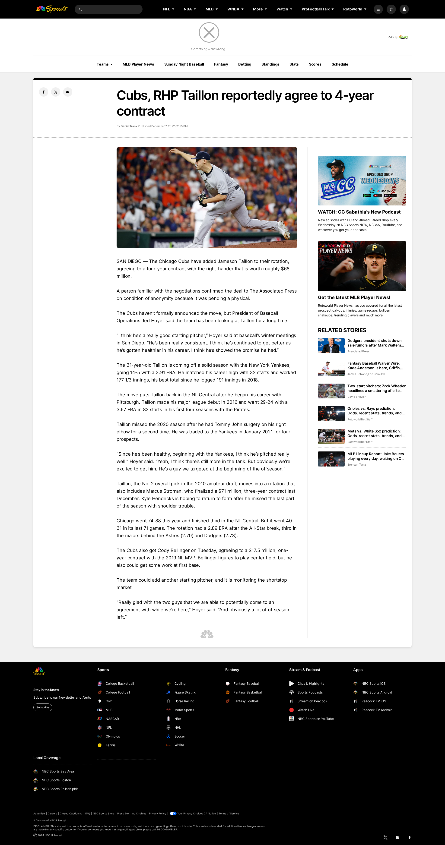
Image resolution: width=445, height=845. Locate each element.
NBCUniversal (58, 820)
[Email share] (67, 92)
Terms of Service (229, 813)
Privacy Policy (157, 813)
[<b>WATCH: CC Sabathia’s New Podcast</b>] (362, 181)
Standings (270, 64)
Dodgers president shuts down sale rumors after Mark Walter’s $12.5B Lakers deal (374, 342)
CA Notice (210, 813)
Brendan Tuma (356, 464)
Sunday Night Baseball (184, 64)
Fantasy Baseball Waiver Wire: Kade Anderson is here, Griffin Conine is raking (373, 365)
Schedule (340, 64)
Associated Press (358, 351)
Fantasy (221, 64)
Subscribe (42, 707)
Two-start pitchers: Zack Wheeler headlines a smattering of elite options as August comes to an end (376, 388)
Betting (244, 64)
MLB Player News (138, 64)
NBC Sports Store (103, 813)
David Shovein (356, 396)
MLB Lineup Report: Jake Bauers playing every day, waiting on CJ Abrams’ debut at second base (375, 456)
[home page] (52, 9)
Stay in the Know (46, 690)
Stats (294, 64)
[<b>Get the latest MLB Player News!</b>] (362, 266)
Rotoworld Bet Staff (359, 419)
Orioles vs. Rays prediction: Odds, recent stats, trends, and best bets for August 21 (374, 410)
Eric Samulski (376, 374)
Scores (315, 64)
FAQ (87, 813)
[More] (378, 9)
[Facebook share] (43, 92)
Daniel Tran (128, 126)
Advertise (39, 813)
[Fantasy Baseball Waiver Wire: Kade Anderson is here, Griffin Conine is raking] (331, 368)
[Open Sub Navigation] (173, 9)
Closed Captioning (71, 813)
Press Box (123, 813)
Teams (103, 64)
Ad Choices (139, 813)
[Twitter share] (55, 92)
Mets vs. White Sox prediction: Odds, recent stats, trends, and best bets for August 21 (374, 433)
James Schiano (357, 374)
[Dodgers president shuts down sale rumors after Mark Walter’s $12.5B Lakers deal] (331, 345)
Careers (52, 813)
